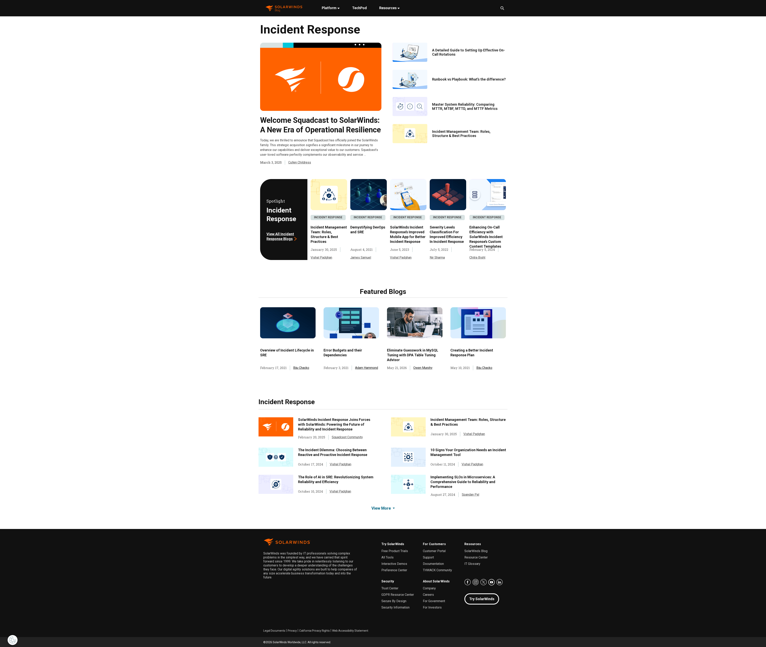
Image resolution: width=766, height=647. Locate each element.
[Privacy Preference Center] (13, 640)
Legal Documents (274, 630)
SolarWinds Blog (476, 551)
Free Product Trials (394, 551)
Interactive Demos (394, 564)
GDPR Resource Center (397, 595)
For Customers (434, 544)
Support (428, 557)
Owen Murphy (422, 368)
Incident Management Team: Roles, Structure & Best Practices (461, 133)
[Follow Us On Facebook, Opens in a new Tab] (467, 582)
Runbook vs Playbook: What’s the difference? (469, 79)
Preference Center (394, 570)
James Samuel (360, 257)
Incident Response (328, 217)
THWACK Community (437, 570)
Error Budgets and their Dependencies (343, 352)
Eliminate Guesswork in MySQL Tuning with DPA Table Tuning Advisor (412, 355)
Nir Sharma (437, 257)
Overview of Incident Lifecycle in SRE (287, 352)
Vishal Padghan (321, 257)
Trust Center (389, 588)
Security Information (395, 607)
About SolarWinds (436, 581)
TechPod (359, 8)
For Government (434, 601)
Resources (388, 8)
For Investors (432, 607)
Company (429, 588)
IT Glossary (472, 564)
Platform (329, 8)
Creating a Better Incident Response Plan (471, 352)
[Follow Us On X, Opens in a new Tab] (483, 582)
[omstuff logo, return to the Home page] (284, 8)
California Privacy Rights (314, 630)
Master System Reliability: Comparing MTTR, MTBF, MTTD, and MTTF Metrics (465, 106)
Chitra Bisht (477, 257)
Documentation (433, 564)
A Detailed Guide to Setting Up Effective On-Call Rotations (468, 52)
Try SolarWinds (392, 544)
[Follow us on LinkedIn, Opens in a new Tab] (499, 582)
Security (387, 581)
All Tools (387, 557)
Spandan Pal (470, 494)
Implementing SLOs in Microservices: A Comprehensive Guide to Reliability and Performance (462, 482)
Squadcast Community (347, 437)
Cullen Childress (299, 162)
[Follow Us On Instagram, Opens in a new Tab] (475, 582)
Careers (428, 595)
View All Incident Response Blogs (280, 236)
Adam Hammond (366, 368)
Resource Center (476, 557)
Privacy (292, 630)
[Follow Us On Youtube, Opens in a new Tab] (491, 582)
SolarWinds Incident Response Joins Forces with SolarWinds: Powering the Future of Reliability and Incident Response (334, 424)
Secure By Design (393, 601)
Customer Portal (434, 551)
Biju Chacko (301, 368)
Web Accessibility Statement (350, 630)
